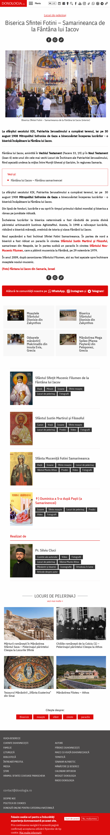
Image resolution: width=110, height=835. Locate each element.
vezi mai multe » (55, 601)
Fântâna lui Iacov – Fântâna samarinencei (36, 180)
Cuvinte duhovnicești (15, 743)
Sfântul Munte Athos (47, 469)
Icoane (61, 388)
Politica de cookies (14, 803)
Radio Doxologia (64, 780)
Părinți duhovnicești (67, 747)
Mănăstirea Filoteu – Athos (72, 692)
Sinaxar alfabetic (65, 761)
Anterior (7, 87)
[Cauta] (71, 3)
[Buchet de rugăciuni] (67, 3)
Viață (39, 388)
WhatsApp (58, 291)
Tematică (60, 757)
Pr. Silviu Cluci (45, 550)
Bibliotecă (9, 757)
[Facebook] (75, 3)
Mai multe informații (30, 832)
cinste (70, 717)
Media (6, 766)
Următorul (103, 87)
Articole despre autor (47, 571)
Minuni (50, 388)
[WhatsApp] (93, 3)
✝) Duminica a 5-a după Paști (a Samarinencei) (58, 500)
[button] (35, 3)
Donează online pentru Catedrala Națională (28, 808)
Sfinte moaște (75, 388)
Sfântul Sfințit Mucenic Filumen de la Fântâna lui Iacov (62, 380)
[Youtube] (80, 3)
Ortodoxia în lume (84, 566)
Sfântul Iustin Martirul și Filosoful (59, 418)
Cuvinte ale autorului (47, 556)
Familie (7, 747)
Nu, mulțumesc (89, 818)
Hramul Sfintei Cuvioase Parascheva (24, 775)
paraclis (85, 717)
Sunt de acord (72, 818)
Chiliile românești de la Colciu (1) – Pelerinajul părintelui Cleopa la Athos (79, 645)
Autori (59, 743)
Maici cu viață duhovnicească (72, 752)
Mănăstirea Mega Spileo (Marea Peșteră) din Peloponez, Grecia (90, 344)
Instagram (77, 291)
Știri (6, 771)
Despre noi (9, 798)
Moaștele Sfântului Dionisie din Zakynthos (35, 318)
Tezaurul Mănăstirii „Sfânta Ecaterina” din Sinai (27, 694)
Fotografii (64, 393)
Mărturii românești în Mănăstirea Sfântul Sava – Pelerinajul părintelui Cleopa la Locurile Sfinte (26, 647)
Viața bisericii (11, 738)
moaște (41, 717)
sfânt (55, 717)
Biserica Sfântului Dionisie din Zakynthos (87, 318)
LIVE (53, 3)
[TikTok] (89, 3)
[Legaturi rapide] (106, 3)
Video (73, 429)
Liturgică (8, 752)
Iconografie (66, 566)
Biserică (24, 717)
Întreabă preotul (13, 761)
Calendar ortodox (65, 771)
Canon (40, 424)
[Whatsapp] (55, 39)
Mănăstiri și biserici (46, 566)
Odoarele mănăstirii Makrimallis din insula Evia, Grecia (37, 344)
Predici (62, 429)
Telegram (97, 291)
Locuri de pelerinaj (55, 15)
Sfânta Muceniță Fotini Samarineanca (62, 458)
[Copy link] (61, 39)
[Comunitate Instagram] (98, 3)
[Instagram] (84, 3)
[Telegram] (102, 3)
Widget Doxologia (65, 775)
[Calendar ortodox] (59, 3)
